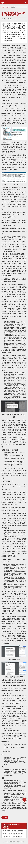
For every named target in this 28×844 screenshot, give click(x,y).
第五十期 (8, 7)
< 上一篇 (5, 817)
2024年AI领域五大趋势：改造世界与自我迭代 (13, 830)
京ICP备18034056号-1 (20, 842)
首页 (3, 7)
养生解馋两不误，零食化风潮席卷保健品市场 (13, 833)
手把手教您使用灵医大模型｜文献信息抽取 (12, 836)
